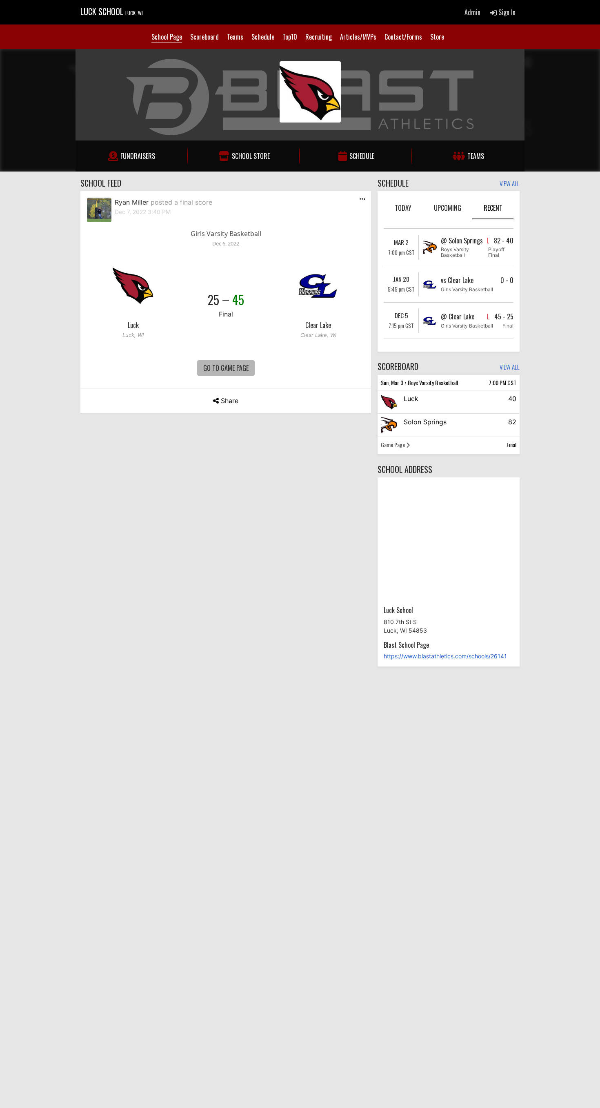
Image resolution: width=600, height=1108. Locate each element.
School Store (251, 156)
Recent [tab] (493, 208)
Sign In (506, 12)
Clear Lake (318, 325)
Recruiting (318, 37)
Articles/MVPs (358, 37)
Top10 (289, 37)
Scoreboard (204, 37)
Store (437, 37)
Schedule (262, 37)
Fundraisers (137, 156)
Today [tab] (403, 208)
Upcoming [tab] (447, 208)
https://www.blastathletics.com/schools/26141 (445, 656)
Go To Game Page (226, 368)
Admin (472, 12)
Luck (133, 325)
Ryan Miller (132, 202)
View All (510, 184)
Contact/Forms (403, 37)
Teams (235, 37)
